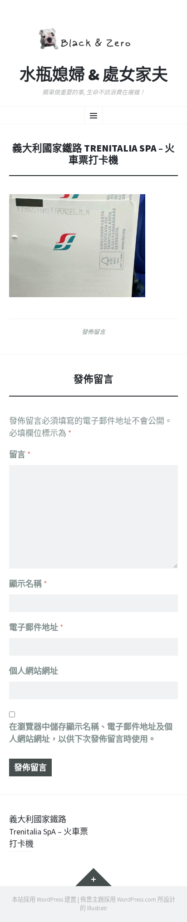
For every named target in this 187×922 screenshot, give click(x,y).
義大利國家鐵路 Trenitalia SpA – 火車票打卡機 (48, 831)
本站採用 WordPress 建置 (44, 899)
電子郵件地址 (36, 627)
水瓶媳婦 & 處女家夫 (94, 75)
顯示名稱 (28, 584)
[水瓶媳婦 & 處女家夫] (93, 37)
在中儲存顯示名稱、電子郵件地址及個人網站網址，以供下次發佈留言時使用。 (90, 732)
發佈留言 (93, 332)
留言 (20, 454)
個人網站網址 (33, 671)
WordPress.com (136, 899)
